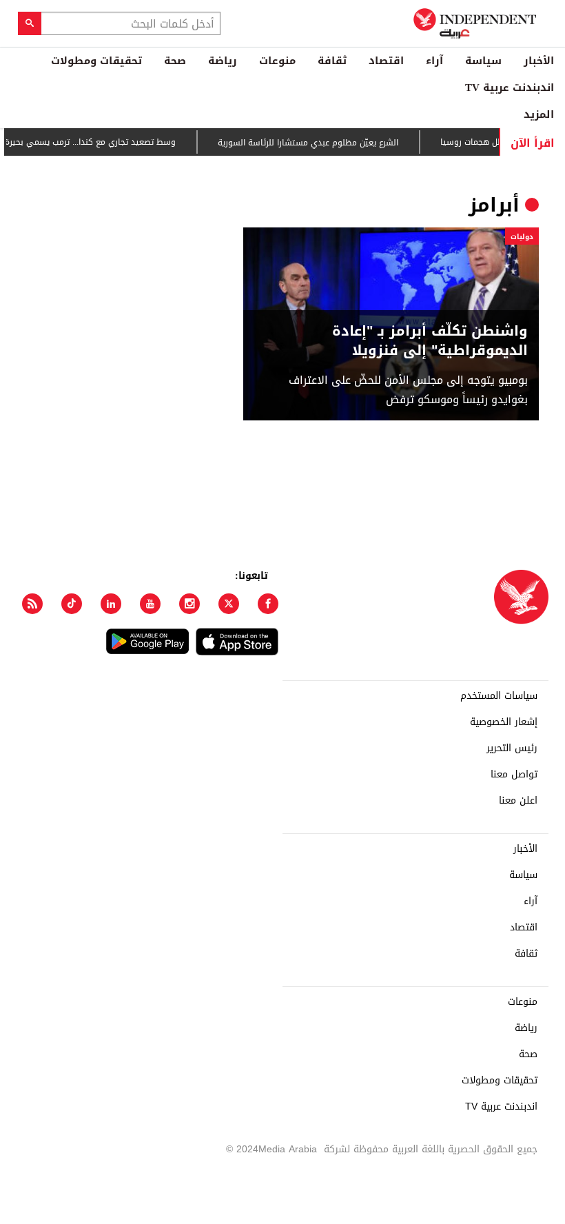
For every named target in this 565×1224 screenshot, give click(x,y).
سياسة (483, 60)
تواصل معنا (514, 774)
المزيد (539, 114)
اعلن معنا (518, 800)
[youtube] (150, 603)
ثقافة (332, 60)
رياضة (222, 60)
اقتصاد (386, 60)
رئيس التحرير (511, 748)
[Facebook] (268, 603)
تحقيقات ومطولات (96, 60)
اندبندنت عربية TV (509, 87)
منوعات (277, 60)
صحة (175, 60)
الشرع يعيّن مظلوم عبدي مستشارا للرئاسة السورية (319, 142)
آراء (434, 60)
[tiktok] (71, 603)
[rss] (32, 603)
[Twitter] (228, 603)
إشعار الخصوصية (503, 722)
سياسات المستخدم (498, 696)
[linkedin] (111, 603)
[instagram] (189, 603)
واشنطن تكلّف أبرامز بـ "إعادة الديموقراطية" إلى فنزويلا (430, 340)
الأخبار (539, 60)
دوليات (522, 236)
